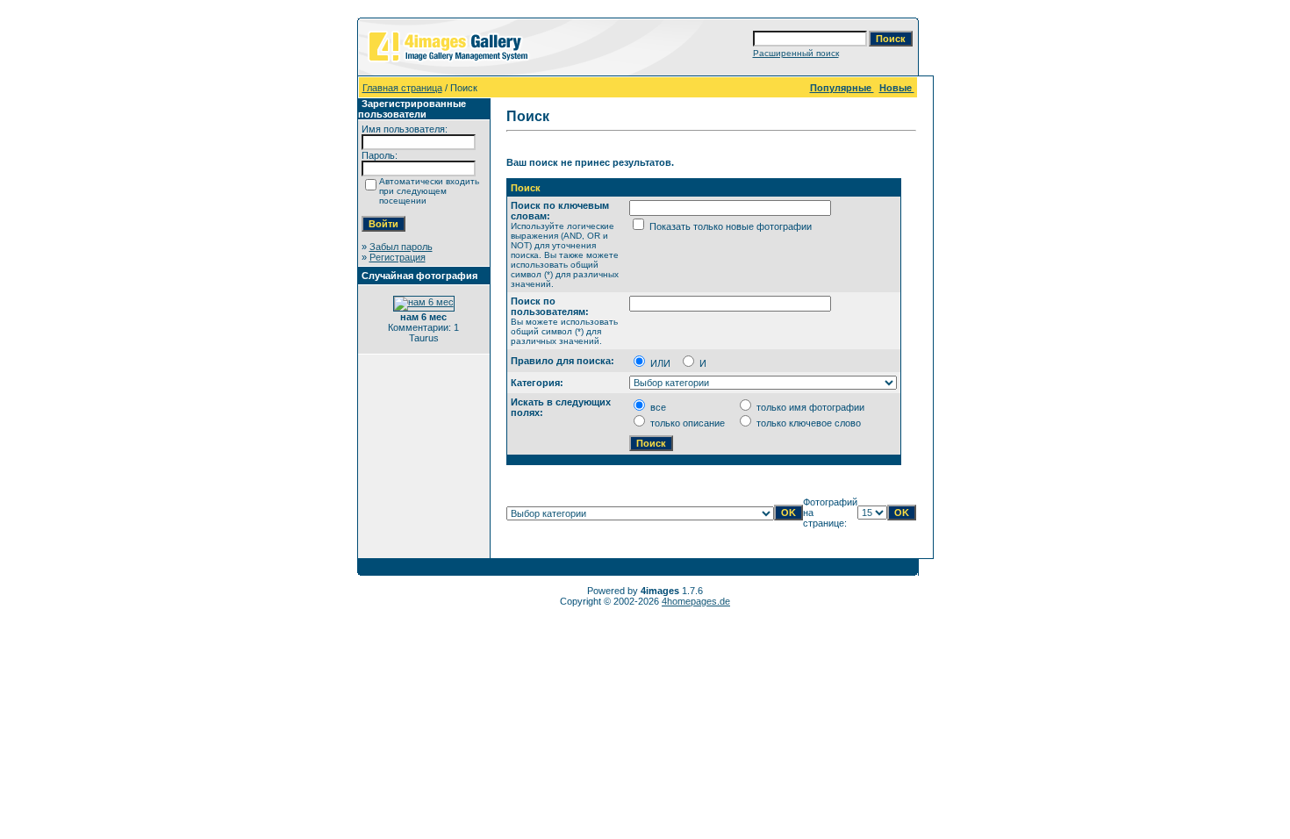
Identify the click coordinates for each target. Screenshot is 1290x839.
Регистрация (397, 257)
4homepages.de (696, 601)
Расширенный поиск (796, 53)
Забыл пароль (401, 246)
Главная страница (402, 87)
